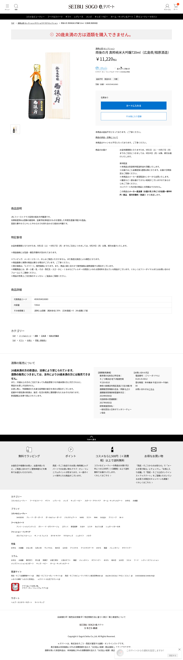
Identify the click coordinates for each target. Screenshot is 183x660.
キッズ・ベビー (101, 16)
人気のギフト (66, 560)
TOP (12, 23)
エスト (89, 517)
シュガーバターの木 (113, 526)
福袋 (105, 548)
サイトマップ (39, 602)
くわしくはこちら (101, 475)
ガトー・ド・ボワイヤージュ (48, 526)
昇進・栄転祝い (40, 340)
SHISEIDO (20, 517)
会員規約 (61, 617)
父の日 (65, 548)
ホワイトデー (127, 548)
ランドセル (48, 548)
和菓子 (45, 560)
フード (136, 560)
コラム (14, 556)
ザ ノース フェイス (41, 536)
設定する (172, 655)
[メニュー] (7, 7)
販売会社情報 (74, 617)
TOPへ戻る (91, 439)
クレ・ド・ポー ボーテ (35, 517)
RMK (96, 517)
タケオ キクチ (56, 536)
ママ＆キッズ (68, 536)
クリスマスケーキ (87, 548)
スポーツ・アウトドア (93, 500)
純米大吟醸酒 (54, 336)
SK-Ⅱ (121, 517)
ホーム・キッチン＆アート (122, 16)
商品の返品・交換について (107, 137)
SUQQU (103, 517)
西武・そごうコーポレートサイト (48, 576)
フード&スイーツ (25, 336)
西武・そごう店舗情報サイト (21, 576)
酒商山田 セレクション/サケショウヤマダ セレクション (38, 23)
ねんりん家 (99, 526)
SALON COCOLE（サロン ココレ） (118, 576)
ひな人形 (29, 548)
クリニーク (113, 517)
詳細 (126, 69)
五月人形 (38, 548)
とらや (89, 526)
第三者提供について (117, 617)
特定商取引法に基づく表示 (95, 617)
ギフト (68, 16)
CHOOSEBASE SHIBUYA (144, 576)
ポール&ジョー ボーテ (54, 517)
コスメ (128, 560)
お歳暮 (135, 500)
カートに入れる (133, 105)
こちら (151, 389)
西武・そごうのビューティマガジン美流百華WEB (83, 576)
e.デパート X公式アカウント (48, 579)
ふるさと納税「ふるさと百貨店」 (23, 579)
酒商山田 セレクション (105, 48)
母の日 (57, 548)
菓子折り (29, 560)
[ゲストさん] (167, 7)
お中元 (127, 500)
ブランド (15, 508)
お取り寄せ (54, 560)
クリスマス (74, 548)
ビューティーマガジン (147, 16)
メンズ (89, 16)
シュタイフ (80, 536)
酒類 (36, 336)
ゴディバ (65, 526)
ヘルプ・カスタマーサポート (21, 602)
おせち (98, 548)
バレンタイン (114, 548)
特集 (13, 543)
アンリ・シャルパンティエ (26, 526)
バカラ (88, 536)
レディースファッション (150, 560)
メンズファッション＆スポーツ (22, 563)
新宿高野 (74, 526)
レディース (78, 16)
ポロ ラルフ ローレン (24, 536)
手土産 (37, 560)
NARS (82, 517)
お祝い (29, 340)
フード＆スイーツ (55, 16)
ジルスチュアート (70, 517)
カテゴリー (16, 496)
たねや (82, 526)
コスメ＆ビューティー (35, 16)
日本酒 (43, 336)
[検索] (16, 7)
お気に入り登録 (134, 116)
